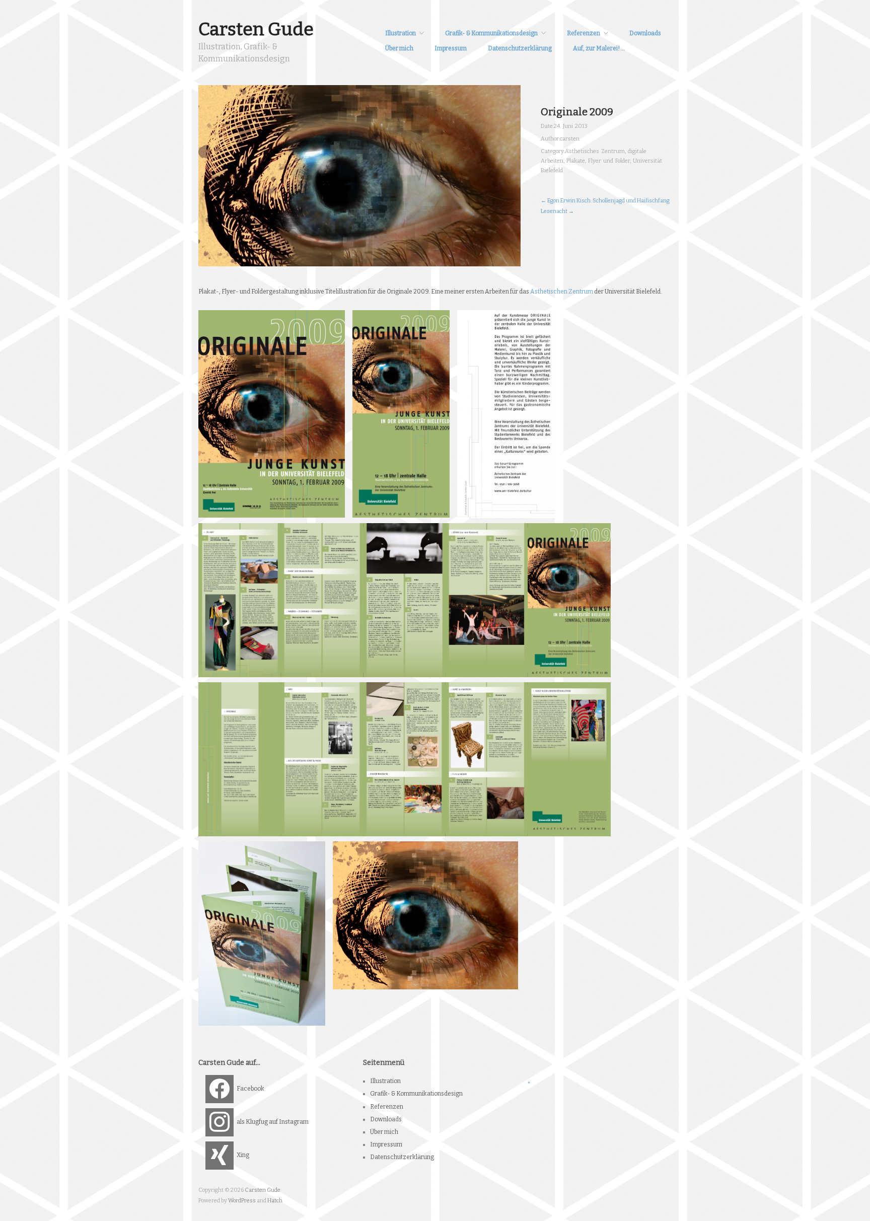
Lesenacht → (557, 211)
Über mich (399, 48)
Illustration (400, 33)
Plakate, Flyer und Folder (598, 161)
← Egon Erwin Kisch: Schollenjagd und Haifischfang (605, 200)
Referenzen (583, 33)
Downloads (645, 33)
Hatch (274, 1200)
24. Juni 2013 (571, 126)
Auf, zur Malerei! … (599, 48)
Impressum (450, 48)
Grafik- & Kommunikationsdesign (491, 33)
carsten (569, 138)
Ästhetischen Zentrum (561, 291)
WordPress (242, 1200)
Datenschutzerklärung (520, 48)
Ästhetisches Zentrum (595, 151)
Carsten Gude (256, 29)
